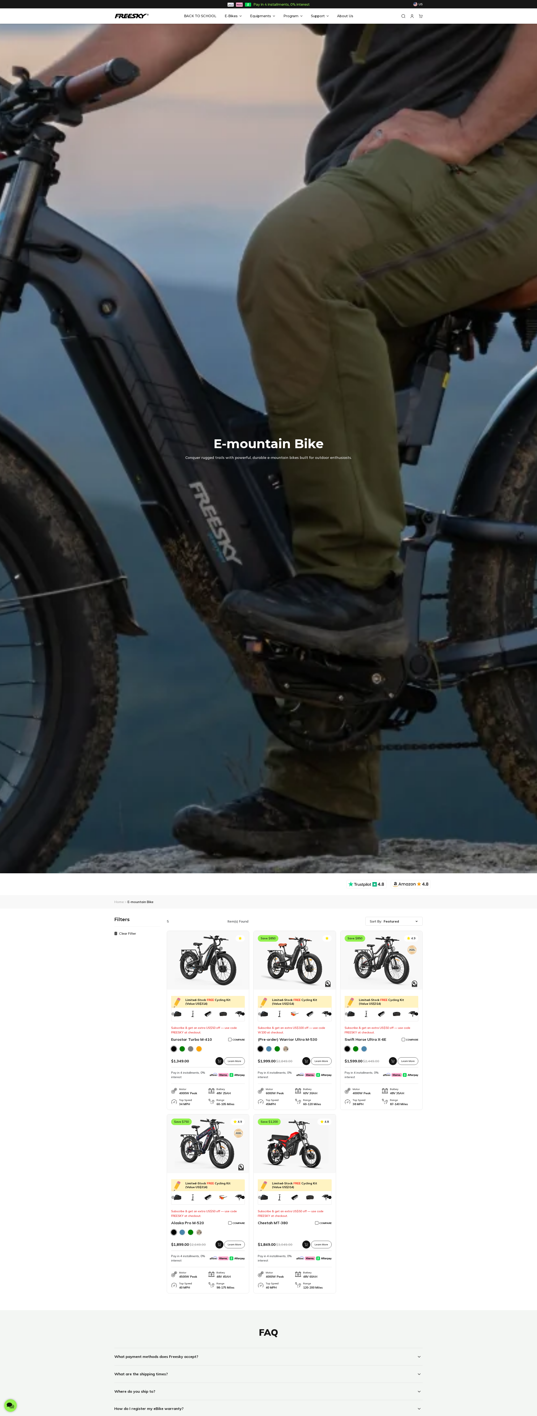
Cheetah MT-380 (294, 1222)
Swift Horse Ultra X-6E (381, 1039)
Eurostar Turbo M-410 (208, 1039)
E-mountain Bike (140, 902)
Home (119, 902)
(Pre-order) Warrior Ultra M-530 (287, 1039)
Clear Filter (127, 933)
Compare (238, 1039)
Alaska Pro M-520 (208, 1222)
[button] (243, 1013)
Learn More (234, 1061)
